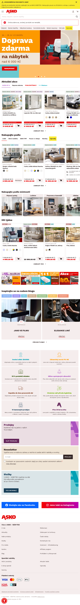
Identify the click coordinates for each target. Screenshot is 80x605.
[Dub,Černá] (49, 250)
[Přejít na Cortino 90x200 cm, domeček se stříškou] (12, 102)
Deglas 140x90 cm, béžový (53, 244)
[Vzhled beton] (49, 117)
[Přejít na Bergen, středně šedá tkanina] (12, 155)
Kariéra (4, 549)
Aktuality (4, 532)
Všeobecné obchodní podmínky (10, 591)
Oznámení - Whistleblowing (49, 545)
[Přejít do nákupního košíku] (77, 11)
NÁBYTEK (32, 296)
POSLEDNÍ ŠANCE (30, 85)
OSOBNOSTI (63, 296)
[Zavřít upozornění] (76, 2)
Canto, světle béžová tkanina (33, 165)
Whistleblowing (39, 591)
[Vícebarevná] (35, 171)
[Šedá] (4, 171)
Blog (3, 553)
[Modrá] (71, 117)
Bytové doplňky (13, 28)
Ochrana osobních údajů (26, 591)
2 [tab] (38, 76)
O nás (3, 528)
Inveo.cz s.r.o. (40, 596)
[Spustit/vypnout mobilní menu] (2, 11)
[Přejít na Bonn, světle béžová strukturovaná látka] (33, 234)
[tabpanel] (40, 54)
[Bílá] (59, 117)
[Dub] (53, 117)
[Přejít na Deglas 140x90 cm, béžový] (55, 234)
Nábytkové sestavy (26, 28)
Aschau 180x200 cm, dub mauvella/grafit (55, 166)
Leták (4, 138)
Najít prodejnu (11, 441)
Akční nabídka (13, 138)
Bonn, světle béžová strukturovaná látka (30, 245)
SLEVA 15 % (6, 85)
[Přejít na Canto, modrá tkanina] (12, 234)
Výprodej (69, 28)
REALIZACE (42, 296)
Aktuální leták (44, 561)
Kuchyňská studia (39, 28)
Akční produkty (7, 561)
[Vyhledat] (77, 16)
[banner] (11, 278)
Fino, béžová (71, 244)
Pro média (5, 545)
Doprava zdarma (17, 85)
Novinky (45, 138)
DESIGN (16, 296)
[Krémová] (28, 171)
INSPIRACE (6, 296)
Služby (4, 541)
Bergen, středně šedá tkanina (9, 166)
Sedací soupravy (52, 28)
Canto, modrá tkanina (10, 244)
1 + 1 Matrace (43, 85)
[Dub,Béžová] (46, 250)
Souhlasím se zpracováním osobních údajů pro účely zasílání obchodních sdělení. (34, 461)
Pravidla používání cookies (52, 591)
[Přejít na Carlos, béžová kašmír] (55, 102)
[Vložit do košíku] (18, 125)
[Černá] (68, 117)
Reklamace (43, 528)
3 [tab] (41, 76)
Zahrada (61, 28)
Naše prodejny (6, 536)
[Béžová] (46, 117)
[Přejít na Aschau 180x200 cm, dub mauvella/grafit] (55, 155)
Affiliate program (45, 549)
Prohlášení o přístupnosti (48, 553)
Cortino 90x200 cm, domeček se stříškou (9, 113)
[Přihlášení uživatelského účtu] (73, 11)
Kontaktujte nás (45, 541)
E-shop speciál (6, 565)
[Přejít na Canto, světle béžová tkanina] (33, 155)
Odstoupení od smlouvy (47, 532)
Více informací (11, 464)
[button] (4, 600)
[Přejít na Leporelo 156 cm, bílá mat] (33, 102)
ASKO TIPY (23, 138)
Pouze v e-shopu (34, 138)
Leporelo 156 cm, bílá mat (32, 112)
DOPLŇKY (52, 296)
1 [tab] (35, 76)
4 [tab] (44, 76)
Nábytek (3, 28)
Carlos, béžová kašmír (52, 112)
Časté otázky (44, 536)
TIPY (24, 296)
